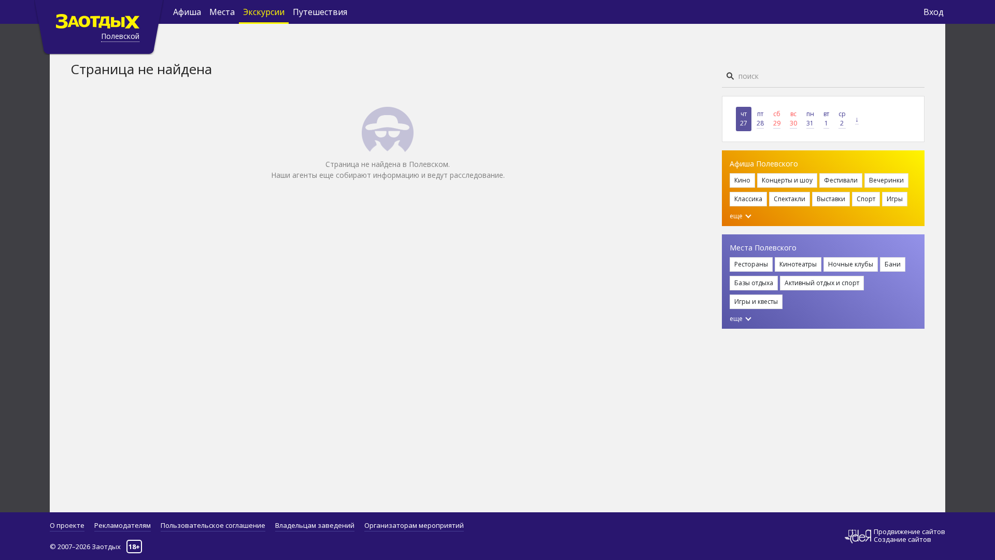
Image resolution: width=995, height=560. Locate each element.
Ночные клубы (850, 264)
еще (737, 216)
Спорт (866, 198)
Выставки (831, 198)
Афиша (187, 12)
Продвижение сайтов (909, 532)
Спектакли (789, 198)
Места (222, 12)
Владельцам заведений (314, 525)
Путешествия (320, 12)
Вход (933, 12)
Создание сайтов (902, 539)
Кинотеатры (798, 264)
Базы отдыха (753, 282)
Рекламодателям (122, 525)
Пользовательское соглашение (213, 525)
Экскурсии (264, 12)
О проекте (67, 525)
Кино (742, 180)
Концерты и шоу (787, 180)
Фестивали (841, 180)
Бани (893, 264)
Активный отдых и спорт (822, 282)
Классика (748, 198)
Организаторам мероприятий (414, 525)
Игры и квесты (756, 301)
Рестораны (751, 264)
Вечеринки (886, 180)
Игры (895, 198)
